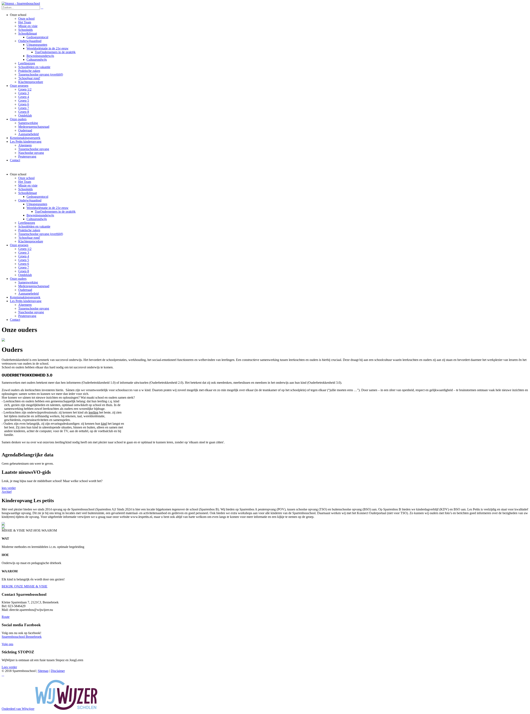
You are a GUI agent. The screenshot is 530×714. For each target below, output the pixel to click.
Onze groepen (19, 245)
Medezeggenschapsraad (33, 286)
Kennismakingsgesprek (25, 297)
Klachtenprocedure (30, 241)
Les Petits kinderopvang (25, 301)
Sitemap (43, 671)
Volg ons (7, 644)
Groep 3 (23, 252)
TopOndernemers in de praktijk (55, 211)
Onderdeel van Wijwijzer (18, 708)
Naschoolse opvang (31, 312)
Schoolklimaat (27, 193)
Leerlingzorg (26, 222)
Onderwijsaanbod (29, 200)
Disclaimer (58, 671)
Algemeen (25, 304)
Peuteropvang (27, 316)
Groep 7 (23, 267)
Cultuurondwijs (36, 219)
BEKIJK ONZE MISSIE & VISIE (24, 586)
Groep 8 (23, 271)
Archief (7, 491)
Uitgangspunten (36, 204)
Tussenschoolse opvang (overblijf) (40, 234)
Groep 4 (23, 256)
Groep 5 (23, 260)
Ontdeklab (25, 275)
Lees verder (9, 667)
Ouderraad (25, 290)
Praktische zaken (29, 230)
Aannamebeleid (28, 293)
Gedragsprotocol (37, 196)
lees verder (9, 488)
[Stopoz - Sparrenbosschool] (21, 3)
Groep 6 (23, 263)
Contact (15, 319)
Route (6, 617)
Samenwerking (28, 282)
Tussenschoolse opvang (33, 308)
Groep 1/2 (24, 249)
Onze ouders (18, 278)
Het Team (24, 181)
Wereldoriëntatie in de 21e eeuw (47, 208)
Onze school (26, 178)
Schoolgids (25, 189)
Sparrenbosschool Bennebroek (22, 636)
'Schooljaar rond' (29, 237)
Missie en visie (27, 185)
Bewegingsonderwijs (40, 215)
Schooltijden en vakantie (34, 226)
